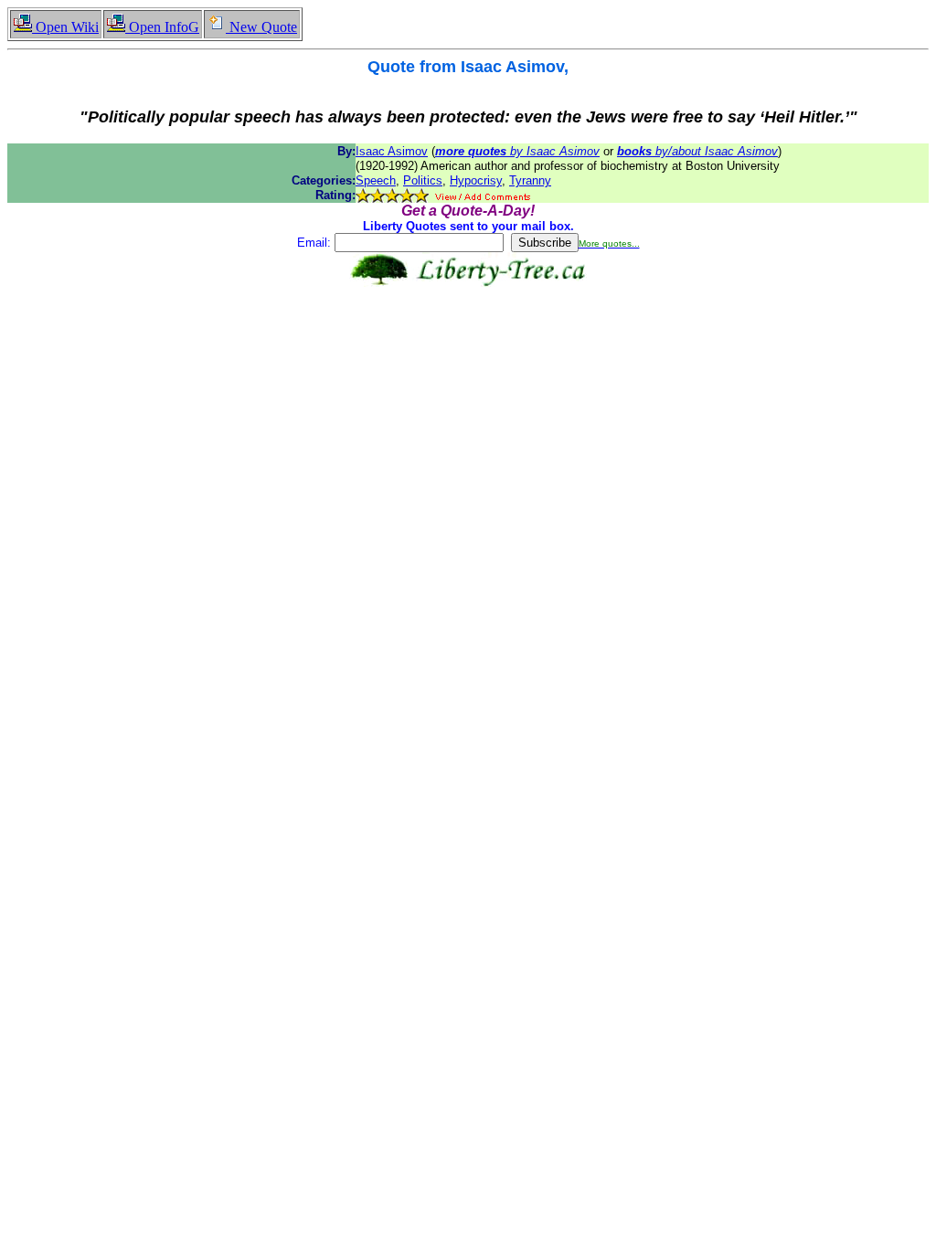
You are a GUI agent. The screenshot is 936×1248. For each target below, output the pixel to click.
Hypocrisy (476, 180)
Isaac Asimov (392, 151)
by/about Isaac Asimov (697, 151)
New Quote (261, 27)
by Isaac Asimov (517, 151)
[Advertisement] (468, 344)
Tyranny (530, 180)
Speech (376, 180)
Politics (422, 180)
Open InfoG (162, 27)
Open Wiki (65, 27)
